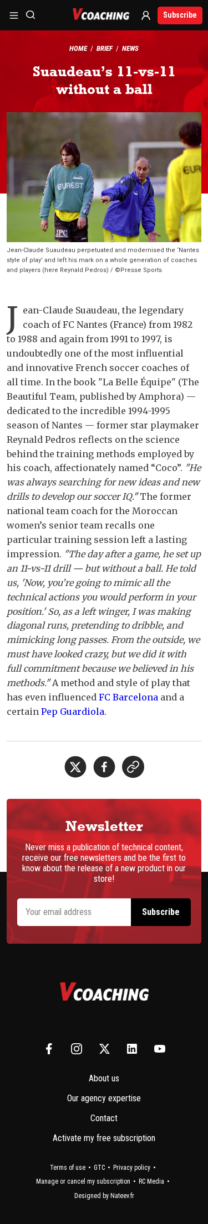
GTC (99, 1167)
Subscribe (180, 15)
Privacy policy (131, 1167)
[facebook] (104, 767)
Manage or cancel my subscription (83, 1181)
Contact (104, 1118)
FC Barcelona (128, 697)
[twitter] (75, 767)
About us (104, 1078)
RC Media (151, 1181)
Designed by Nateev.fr (104, 1196)
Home (78, 48)
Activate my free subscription (104, 1138)
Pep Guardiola (72, 711)
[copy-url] (133, 767)
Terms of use (67, 1167)
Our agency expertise (104, 1098)
